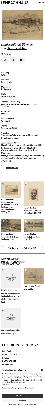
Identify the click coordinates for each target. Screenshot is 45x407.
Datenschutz (9, 361)
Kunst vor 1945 (12, 167)
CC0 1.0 (7, 54)
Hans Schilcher (17, 48)
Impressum (8, 365)
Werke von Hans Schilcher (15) (22, 248)
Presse (5, 358)
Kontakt (6, 351)
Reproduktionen (11, 355)
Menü (41, 2)
